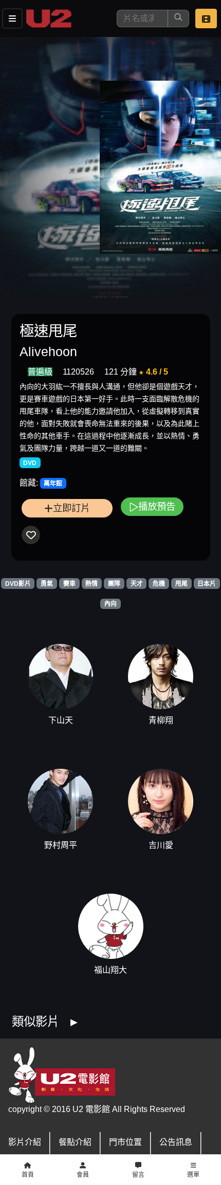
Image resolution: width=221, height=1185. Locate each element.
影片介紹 (24, 1142)
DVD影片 (18, 583)
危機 (159, 583)
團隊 (114, 583)
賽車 (69, 583)
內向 (110, 603)
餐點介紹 (75, 1142)
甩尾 (181, 583)
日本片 (206, 583)
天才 (137, 583)
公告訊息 (175, 1142)
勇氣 (47, 583)
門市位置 (125, 1142)
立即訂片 (71, 508)
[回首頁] (49, 18)
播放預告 (156, 506)
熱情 (91, 583)
